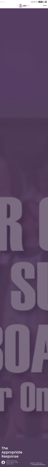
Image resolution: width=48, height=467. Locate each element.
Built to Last (39, 463)
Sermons (32, 463)
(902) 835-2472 (34, 1)
